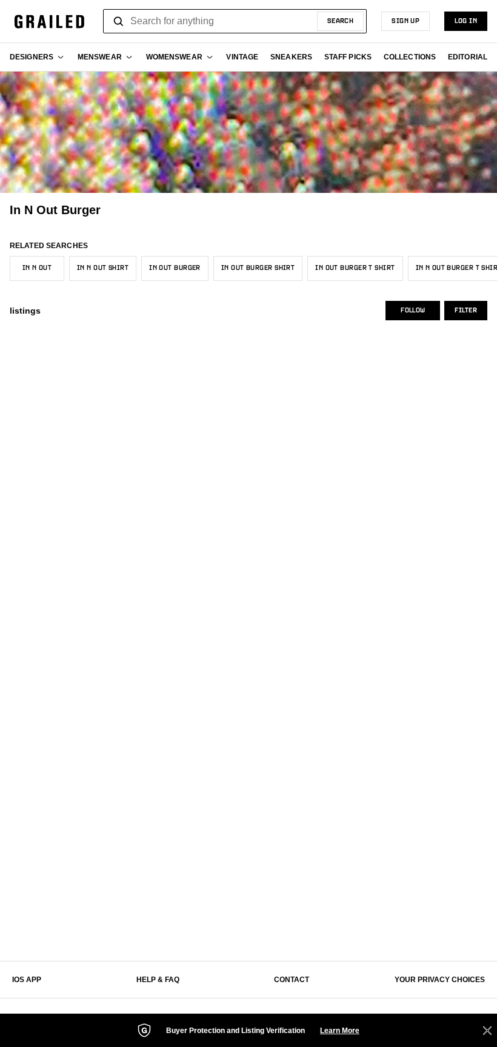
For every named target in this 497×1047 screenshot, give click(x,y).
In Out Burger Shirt (258, 268)
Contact (291, 979)
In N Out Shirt (102, 268)
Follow (413, 311)
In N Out (37, 268)
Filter (466, 311)
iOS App (26, 979)
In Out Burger (175, 268)
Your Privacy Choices (440, 979)
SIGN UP (405, 21)
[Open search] (119, 21)
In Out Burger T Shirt (355, 268)
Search (340, 21)
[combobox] (235, 21)
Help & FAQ (157, 979)
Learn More (339, 1030)
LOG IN (466, 21)
